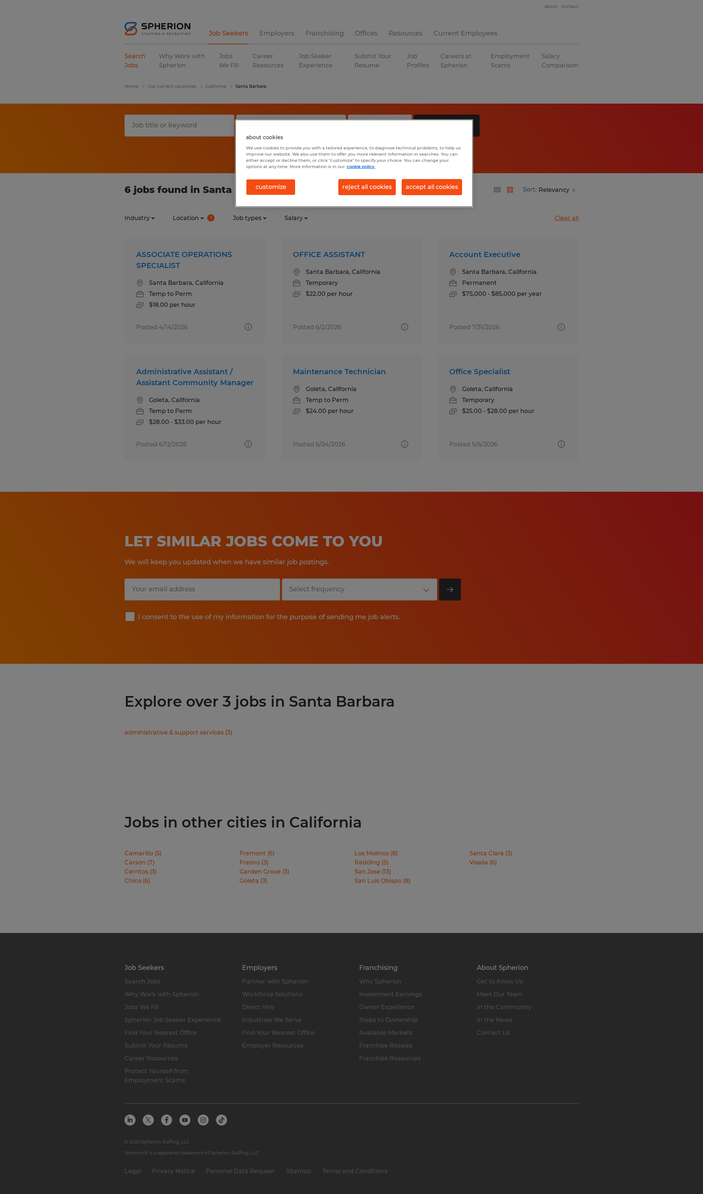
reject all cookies (367, 186)
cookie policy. (361, 166)
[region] (354, 163)
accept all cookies (432, 186)
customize (271, 186)
